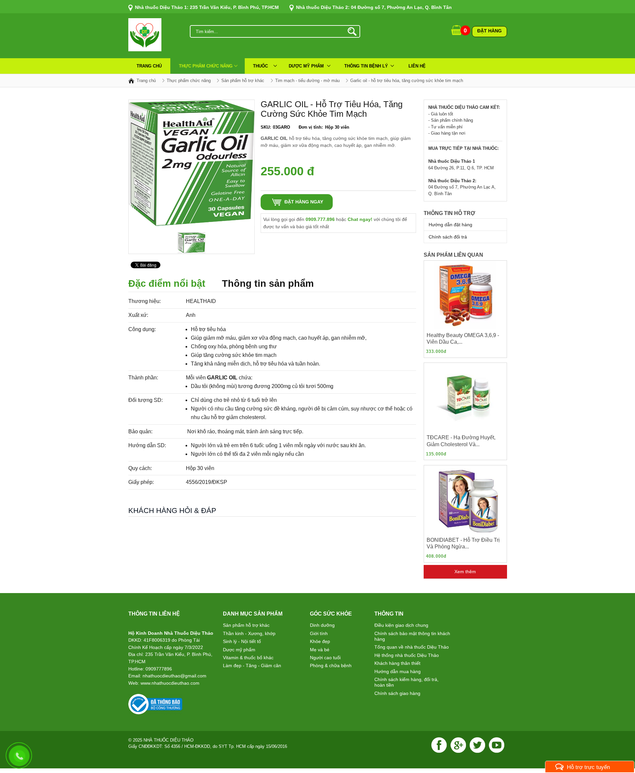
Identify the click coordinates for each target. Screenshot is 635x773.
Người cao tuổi (325, 657)
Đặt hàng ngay (303, 201)
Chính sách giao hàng (397, 693)
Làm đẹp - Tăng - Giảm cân (252, 665)
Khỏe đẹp (320, 641)
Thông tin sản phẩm (268, 283)
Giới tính (319, 633)
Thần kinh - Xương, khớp (249, 633)
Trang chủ (149, 66)
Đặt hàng (489, 30)
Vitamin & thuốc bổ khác (248, 657)
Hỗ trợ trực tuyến (588, 767)
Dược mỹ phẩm (306, 66)
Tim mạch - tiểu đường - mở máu (307, 80)
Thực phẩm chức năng (206, 66)
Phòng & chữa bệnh (331, 665)
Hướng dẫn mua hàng (397, 671)
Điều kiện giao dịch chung (401, 625)
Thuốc (260, 66)
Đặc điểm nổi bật (166, 283)
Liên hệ (417, 66)
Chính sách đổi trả (448, 236)
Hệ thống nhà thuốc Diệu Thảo (406, 655)
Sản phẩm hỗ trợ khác (246, 625)
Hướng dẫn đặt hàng (450, 224)
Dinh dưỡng (322, 625)
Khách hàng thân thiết (397, 663)
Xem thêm (465, 571)
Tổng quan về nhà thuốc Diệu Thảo (411, 647)
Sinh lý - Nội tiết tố (242, 641)
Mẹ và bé (319, 649)
